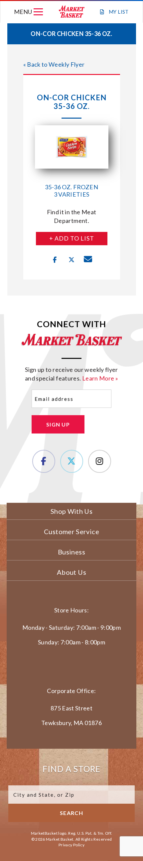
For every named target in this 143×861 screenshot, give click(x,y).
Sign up (58, 424)
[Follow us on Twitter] (71, 461)
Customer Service (71, 531)
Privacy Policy (71, 844)
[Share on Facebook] (55, 260)
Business (71, 552)
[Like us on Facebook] (43, 461)
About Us (71, 572)
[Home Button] (72, 12)
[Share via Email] (88, 260)
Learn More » (100, 378)
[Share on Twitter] (71, 260)
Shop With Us (71, 511)
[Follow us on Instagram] (99, 461)
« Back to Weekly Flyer (54, 64)
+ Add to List (71, 238)
